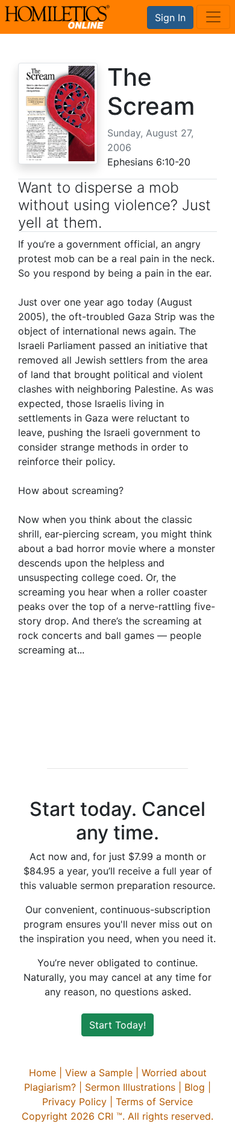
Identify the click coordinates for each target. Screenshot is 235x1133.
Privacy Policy (74, 1102)
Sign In (170, 17)
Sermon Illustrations (130, 1087)
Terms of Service (154, 1102)
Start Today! (117, 1025)
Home (42, 1073)
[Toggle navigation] (213, 17)
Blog (194, 1087)
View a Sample (99, 1073)
